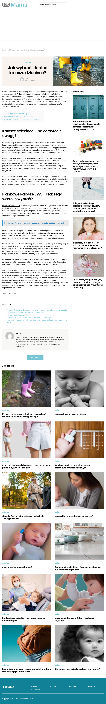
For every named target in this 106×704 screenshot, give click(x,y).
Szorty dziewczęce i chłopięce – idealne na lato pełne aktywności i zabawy (26, 466)
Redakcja (91, 686)
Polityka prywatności (35, 687)
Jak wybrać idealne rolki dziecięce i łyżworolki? (25, 312)
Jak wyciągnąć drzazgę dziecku (71, 414)
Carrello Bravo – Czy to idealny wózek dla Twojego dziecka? (23, 517)
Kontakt (53, 686)
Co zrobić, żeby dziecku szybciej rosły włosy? (77, 669)
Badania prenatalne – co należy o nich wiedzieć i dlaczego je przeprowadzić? (26, 670)
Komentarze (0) (35, 357)
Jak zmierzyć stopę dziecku (17, 315)
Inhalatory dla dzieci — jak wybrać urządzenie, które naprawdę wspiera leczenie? (87, 245)
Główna (12, 50)
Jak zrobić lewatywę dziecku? (17, 567)
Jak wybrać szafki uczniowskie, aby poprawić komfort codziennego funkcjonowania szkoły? (86, 125)
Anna (26, 78)
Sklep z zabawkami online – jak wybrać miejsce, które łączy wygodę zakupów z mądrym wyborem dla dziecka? (87, 166)
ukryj (30, 114)
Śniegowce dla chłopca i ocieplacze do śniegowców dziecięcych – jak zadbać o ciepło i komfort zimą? (86, 207)
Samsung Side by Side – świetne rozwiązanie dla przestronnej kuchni (78, 568)
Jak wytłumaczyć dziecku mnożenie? (74, 516)
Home (4, 50)
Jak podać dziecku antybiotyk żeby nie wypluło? (75, 619)
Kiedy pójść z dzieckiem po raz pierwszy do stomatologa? (23, 619)
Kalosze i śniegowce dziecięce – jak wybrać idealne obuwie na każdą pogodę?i (37, 310)
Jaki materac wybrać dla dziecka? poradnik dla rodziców (28, 317)
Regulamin (73, 686)
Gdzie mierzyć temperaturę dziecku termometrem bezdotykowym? (73, 466)
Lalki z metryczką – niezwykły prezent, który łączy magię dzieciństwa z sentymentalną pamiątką (88, 283)
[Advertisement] (53, 24)
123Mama (8, 687)
